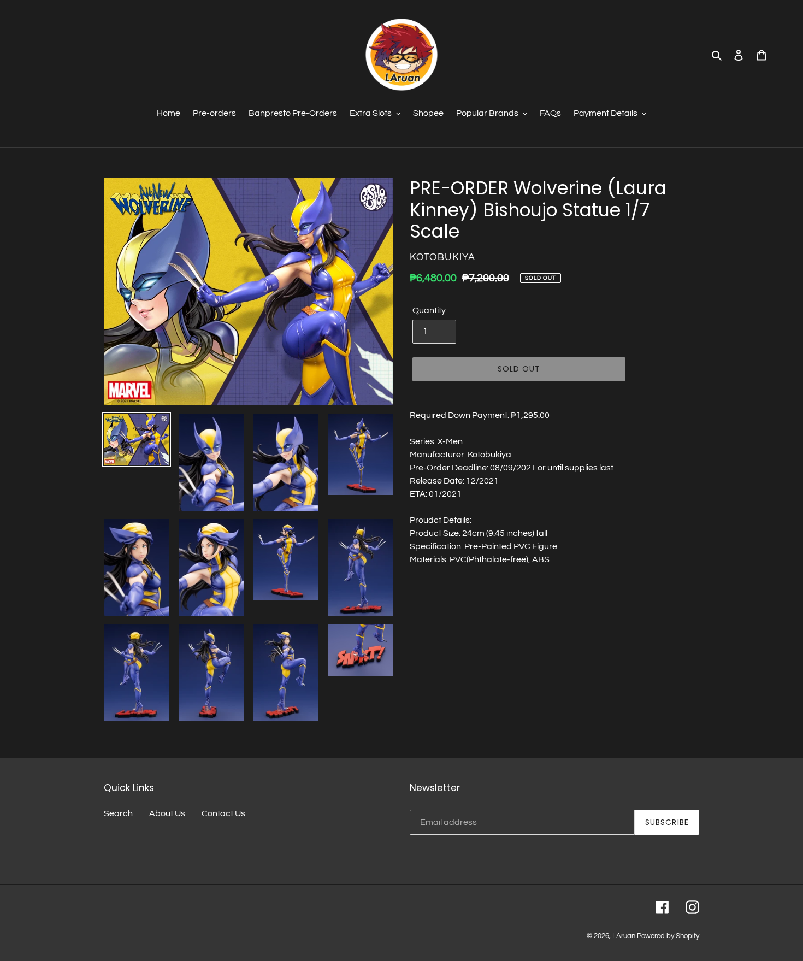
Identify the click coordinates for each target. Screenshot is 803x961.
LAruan (623, 936)
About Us (167, 813)
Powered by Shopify (668, 936)
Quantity (429, 310)
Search (118, 813)
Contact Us (223, 813)
